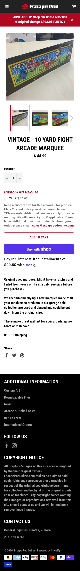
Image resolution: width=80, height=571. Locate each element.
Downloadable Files (17, 397)
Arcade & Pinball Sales (19, 411)
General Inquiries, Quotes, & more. (28, 530)
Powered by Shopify (48, 550)
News (8, 404)
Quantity (9, 169)
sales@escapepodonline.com (53, 225)
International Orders (18, 425)
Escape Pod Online (24, 550)
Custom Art (12, 390)
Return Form (12, 418)
